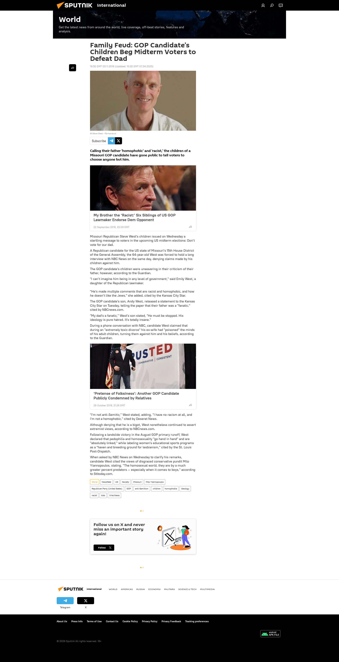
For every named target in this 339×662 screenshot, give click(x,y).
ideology (185, 488)
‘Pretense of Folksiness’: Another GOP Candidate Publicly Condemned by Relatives (136, 395)
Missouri (137, 482)
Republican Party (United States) (107, 488)
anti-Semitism (141, 488)
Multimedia (207, 589)
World (94, 482)
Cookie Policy (130, 621)
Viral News (114, 495)
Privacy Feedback (171, 621)
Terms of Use (94, 621)
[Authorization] (263, 5)
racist (94, 495)
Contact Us (112, 621)
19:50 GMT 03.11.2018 (102, 66)
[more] (190, 226)
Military (169, 589)
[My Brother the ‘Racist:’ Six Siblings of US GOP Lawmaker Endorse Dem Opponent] (143, 188)
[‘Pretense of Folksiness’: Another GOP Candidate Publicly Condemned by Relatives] (143, 366)
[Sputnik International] (76, 9)
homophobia (171, 488)
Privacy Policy (149, 621)
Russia (140, 589)
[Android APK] (270, 634)
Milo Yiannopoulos (155, 482)
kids (103, 495)
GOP (129, 488)
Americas (127, 589)
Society (125, 482)
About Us (62, 621)
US (116, 482)
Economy (154, 589)
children (156, 488)
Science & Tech (187, 589)
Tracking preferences (197, 621)
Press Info (77, 621)
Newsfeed (106, 482)
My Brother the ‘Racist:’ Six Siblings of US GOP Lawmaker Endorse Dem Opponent (135, 217)
